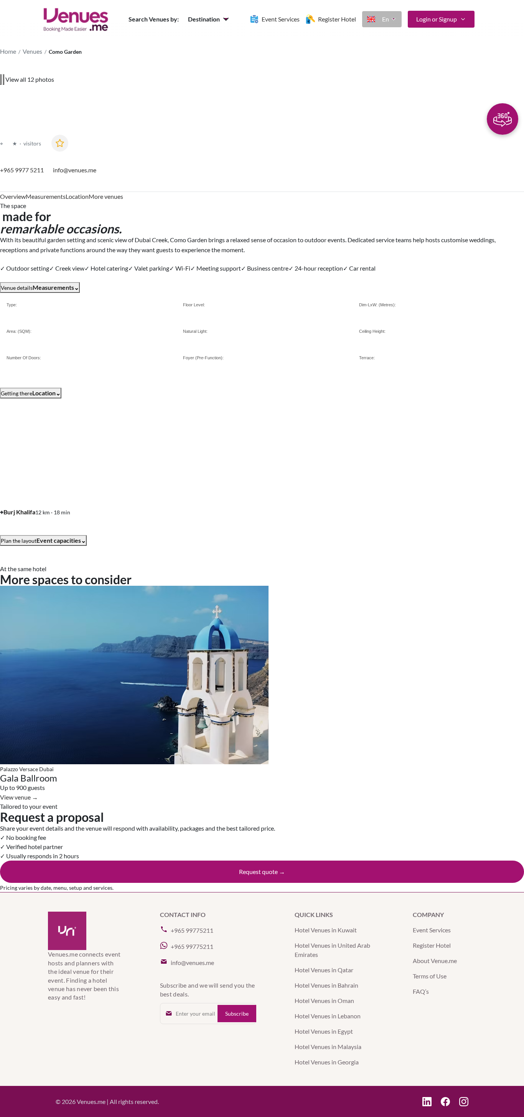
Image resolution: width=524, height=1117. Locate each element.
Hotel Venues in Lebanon (328, 1016)
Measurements (46, 196)
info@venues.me (74, 170)
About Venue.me (435, 960)
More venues (106, 196)
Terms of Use (430, 976)
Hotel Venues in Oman (324, 1000)
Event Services (432, 930)
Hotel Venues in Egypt (324, 1031)
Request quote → (262, 871)
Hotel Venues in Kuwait (326, 930)
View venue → (19, 797)
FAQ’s (421, 991)
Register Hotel (432, 945)
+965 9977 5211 (22, 170)
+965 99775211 (192, 930)
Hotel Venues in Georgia (327, 1062)
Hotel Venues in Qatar (324, 969)
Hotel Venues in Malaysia (328, 1046)
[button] (209, 19)
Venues (32, 51)
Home (8, 51)
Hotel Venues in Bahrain (326, 985)
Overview (13, 196)
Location (77, 196)
